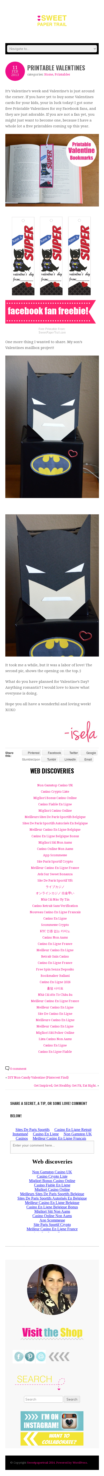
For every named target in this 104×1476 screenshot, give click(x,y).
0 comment (18, 1069)
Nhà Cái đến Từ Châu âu (55, 995)
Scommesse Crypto (55, 925)
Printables (62, 74)
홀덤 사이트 (55, 988)
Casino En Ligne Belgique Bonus (55, 836)
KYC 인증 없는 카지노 (55, 931)
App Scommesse (55, 855)
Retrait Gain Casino (55, 956)
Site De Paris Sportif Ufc (55, 880)
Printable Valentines (56, 67)
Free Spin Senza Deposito (55, 969)
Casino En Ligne (55, 918)
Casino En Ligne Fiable (55, 1051)
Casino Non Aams (55, 937)
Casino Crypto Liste (55, 791)
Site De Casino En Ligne (55, 1013)
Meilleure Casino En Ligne (55, 1020)
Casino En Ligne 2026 (55, 982)
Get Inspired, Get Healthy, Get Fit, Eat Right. (65, 1085)
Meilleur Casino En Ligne (55, 950)
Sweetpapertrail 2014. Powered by (50, 1462)
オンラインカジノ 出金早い (55, 893)
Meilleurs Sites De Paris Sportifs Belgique (55, 817)
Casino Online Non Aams (55, 849)
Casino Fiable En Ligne (55, 804)
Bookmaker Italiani (55, 976)
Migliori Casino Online (55, 810)
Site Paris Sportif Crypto (55, 861)
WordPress (80, 1462)
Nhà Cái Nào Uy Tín (55, 899)
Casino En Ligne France (55, 944)
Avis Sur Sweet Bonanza (55, 874)
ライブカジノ (55, 887)
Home (48, 74)
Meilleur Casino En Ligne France (55, 868)
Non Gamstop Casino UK (55, 785)
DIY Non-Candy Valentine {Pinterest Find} (38, 1077)
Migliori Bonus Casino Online (55, 798)
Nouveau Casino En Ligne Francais (55, 912)
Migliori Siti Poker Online (55, 1032)
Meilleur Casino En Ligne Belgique (55, 829)
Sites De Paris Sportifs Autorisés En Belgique (55, 823)
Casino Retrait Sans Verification (55, 906)
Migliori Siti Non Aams (55, 842)
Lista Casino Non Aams (55, 1039)
